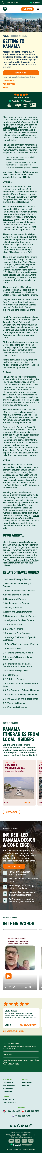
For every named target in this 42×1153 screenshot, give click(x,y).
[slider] (4, 983)
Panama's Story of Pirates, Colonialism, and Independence (17, 665)
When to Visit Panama (17, 707)
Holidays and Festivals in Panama (20, 616)
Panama (6, 36)
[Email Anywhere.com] (11, 1125)
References (12, 675)
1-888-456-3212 (11, 2)
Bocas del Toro (19, 400)
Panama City (9, 219)
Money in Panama (15, 629)
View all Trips (11, 812)
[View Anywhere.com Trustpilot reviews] (35, 2)
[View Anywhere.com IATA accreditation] (9, 105)
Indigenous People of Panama (20, 620)
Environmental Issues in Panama (20, 590)
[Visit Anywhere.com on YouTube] (26, 1126)
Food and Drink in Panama (17, 594)
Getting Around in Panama (17, 603)
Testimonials (8, 1082)
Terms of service (9, 1102)
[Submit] (37, 1054)
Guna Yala (20, 518)
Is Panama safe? (14, 624)
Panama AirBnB (14, 648)
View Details (28, 803)
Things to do (7, 80)
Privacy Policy (14, 1064)
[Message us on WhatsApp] (18, 1125)
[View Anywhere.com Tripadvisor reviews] (27, 101)
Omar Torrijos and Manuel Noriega (22, 644)
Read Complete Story (28, 1025)
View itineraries (9, 84)
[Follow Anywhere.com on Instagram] (30, 1125)
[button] (6, 987)
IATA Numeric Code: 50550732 (21, 1133)
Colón (27, 475)
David (6, 237)
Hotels (5, 87)
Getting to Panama (13, 607)
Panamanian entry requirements (18, 145)
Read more (7, 67)
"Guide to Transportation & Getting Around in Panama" (21, 561)
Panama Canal (14, 464)
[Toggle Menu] (38, 9)
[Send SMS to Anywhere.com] (15, 1125)
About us (25, 1085)
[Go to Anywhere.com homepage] (5, 9)
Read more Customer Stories (13, 1031)
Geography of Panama (15, 599)
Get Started (14, 866)
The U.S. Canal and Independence (22, 699)
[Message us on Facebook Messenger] (22, 1125)
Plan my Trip (27, 9)
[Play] (8, 976)
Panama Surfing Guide (17, 670)
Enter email (8, 1054)
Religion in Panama (15, 679)
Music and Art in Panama (18, 633)
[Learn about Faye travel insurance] (17, 105)
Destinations (8, 1088)
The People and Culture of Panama (23, 690)
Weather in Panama (16, 703)
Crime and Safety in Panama (18, 579)
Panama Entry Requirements (20, 652)
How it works (27, 1082)
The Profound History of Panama (22, 694)
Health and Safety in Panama (18, 612)
